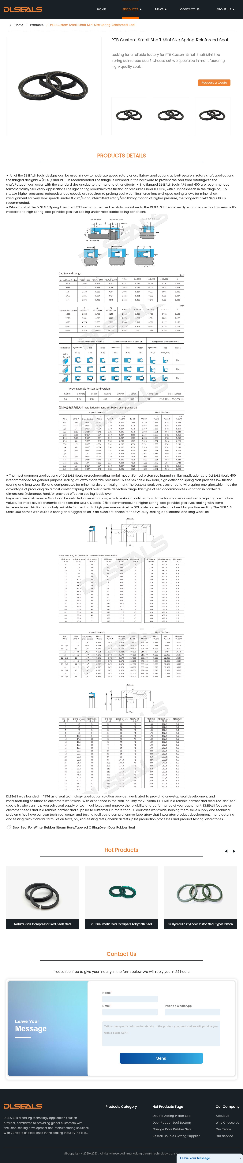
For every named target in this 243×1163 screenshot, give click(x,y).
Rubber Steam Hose (59, 827)
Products (130, 9)
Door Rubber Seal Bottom (172, 1122)
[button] (226, 851)
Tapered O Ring (87, 827)
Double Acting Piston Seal (172, 1116)
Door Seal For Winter (28, 827)
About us (223, 9)
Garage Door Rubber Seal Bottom (172, 1129)
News (159, 9)
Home (101, 9)
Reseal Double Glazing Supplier (176, 1136)
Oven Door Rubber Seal (117, 827)
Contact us (190, 9)
